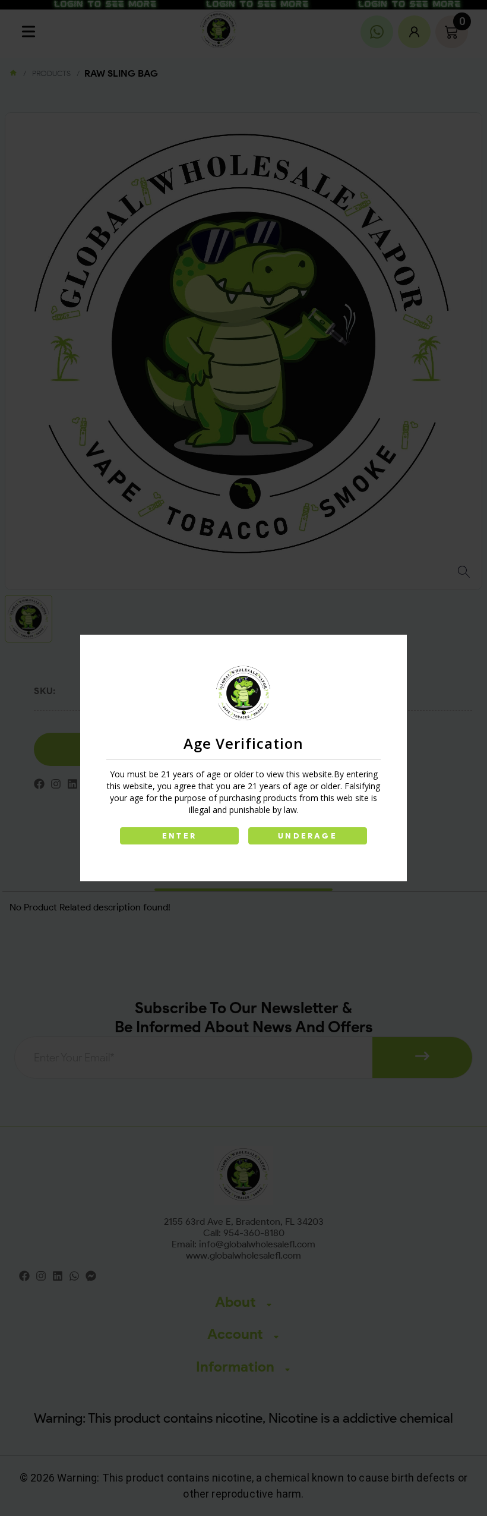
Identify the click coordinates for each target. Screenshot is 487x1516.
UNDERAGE (307, 835)
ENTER (179, 835)
